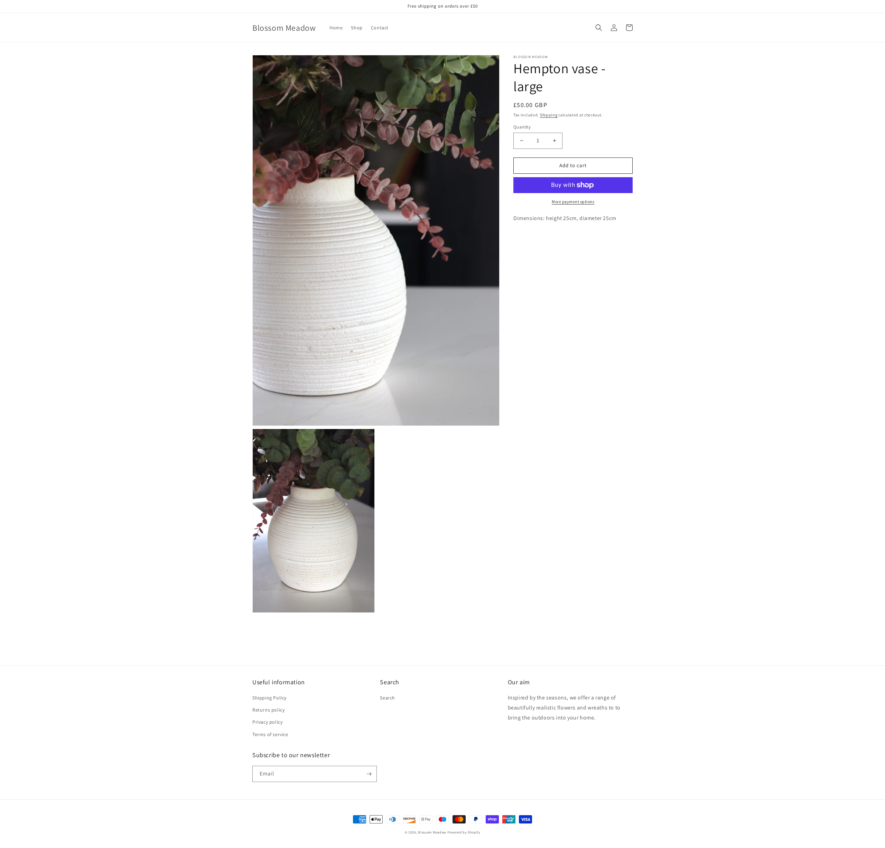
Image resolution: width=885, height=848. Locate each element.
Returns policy (268, 710)
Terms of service (270, 734)
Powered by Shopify (464, 832)
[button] (598, 27)
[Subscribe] (368, 774)
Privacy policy (267, 722)
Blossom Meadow (432, 832)
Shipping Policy (269, 698)
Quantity (522, 127)
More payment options (573, 201)
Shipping (549, 114)
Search (387, 698)
